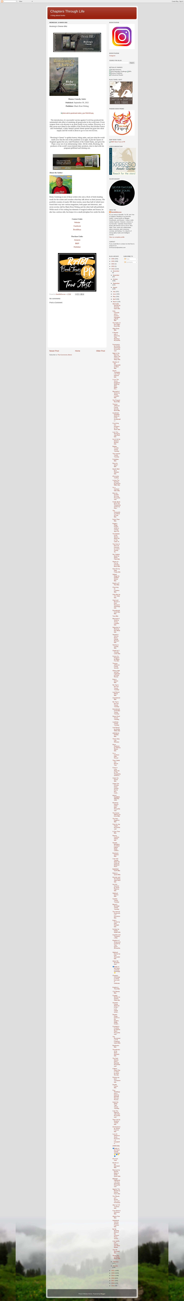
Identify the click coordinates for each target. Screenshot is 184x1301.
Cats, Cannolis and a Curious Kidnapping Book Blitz (116, 315)
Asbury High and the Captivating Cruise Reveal (116, 674)
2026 (113, 258)
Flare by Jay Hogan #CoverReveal (116, 827)
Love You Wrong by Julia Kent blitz (116, 434)
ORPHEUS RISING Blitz (116, 735)
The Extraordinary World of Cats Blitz (116, 514)
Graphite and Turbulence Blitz (116, 936)
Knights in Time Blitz (116, 988)
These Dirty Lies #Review (116, 740)
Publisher (77, 247)
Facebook (77, 226)
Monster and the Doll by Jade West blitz (116, 880)
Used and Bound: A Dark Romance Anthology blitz (116, 604)
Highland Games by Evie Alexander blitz (116, 955)
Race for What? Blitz (115, 465)
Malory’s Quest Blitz (116, 873)
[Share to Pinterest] (83, 294)
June (114, 294)
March (115, 301)
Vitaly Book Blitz (116, 329)
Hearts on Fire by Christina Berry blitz (116, 564)
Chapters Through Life (67, 11)
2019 (113, 1275)
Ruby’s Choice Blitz (115, 681)
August (115, 287)
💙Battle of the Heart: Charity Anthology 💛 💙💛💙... (116, 1152)
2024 (113, 264)
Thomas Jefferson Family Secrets (116, 666)
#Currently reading (116, 477)
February (115, 1261)
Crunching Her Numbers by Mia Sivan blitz (116, 426)
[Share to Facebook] (81, 294)
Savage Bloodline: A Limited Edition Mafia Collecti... (116, 846)
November (116, 275)
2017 (113, 1280)
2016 (113, 1283)
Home (77, 351)
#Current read (115, 1159)
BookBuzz (77, 230)
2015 (113, 1285)
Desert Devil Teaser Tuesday (116, 718)
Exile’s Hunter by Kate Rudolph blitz (116, 923)
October (115, 279)
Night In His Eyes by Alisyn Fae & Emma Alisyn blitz (116, 356)
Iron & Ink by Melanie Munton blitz (116, 442)
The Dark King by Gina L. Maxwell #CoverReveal (116, 1062)
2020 (113, 1273)
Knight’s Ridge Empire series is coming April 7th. (116, 527)
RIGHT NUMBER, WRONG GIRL (116, 798)
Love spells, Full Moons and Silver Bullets (116, 1244)
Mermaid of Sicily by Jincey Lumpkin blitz (116, 622)
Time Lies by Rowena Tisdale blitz (116, 1122)
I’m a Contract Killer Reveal (116, 756)
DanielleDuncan (116, 212)
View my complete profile (116, 237)
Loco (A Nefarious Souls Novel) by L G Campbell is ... (116, 1138)
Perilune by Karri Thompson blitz (116, 1080)
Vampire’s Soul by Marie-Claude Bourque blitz (116, 638)
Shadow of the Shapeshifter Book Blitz (116, 365)
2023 (113, 266)
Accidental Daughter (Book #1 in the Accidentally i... (116, 416)
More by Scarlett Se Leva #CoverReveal (116, 496)
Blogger (103, 1294)
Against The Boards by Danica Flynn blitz (116, 1191)
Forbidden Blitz (116, 460)
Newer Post (54, 351)
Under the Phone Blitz (116, 779)
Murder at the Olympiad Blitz (116, 1165)
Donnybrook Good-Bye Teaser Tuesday (116, 711)
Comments (129, 262)
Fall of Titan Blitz (116, 520)
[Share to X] (80, 294)
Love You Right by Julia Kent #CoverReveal (116, 1114)
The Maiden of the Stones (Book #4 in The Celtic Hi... (116, 537)
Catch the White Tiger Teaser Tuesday (116, 1105)
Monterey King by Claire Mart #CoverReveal (116, 806)
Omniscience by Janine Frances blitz (116, 1129)
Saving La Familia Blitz (116, 646)
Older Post (100, 351)
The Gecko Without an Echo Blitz (116, 814)
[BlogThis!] (78, 294)
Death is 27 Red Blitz (116, 584)
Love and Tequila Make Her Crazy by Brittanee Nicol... (116, 862)
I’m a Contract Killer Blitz (116, 489)
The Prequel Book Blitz (116, 400)
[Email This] (76, 294)
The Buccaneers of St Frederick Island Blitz (116, 1040)
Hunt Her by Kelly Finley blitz (116, 570)
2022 (113, 269)
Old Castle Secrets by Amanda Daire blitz (116, 306)
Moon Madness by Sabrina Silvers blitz (116, 748)
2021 (113, 1270)
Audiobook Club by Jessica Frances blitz (116, 1223)
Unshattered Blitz (116, 698)
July (114, 291)
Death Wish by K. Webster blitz (116, 471)
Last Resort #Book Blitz (116, 693)
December (116, 271)
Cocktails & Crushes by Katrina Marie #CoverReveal (116, 1030)
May (114, 296)
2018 (113, 1278)
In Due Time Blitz (116, 832)
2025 (113, 261)
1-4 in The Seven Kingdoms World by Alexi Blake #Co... (116, 384)
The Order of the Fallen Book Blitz (116, 324)
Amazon (77, 240)
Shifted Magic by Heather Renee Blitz (116, 577)
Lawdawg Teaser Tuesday (116, 723)
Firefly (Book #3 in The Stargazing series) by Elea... (116, 505)
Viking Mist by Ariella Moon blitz (116, 1257)
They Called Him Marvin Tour (116, 763)
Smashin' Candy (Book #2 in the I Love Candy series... (116, 1007)
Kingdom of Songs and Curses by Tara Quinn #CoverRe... (116, 945)
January (115, 1266)
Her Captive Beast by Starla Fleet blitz (116, 557)
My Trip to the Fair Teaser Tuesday (116, 687)
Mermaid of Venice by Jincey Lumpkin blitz (116, 394)
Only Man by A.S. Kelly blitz (116, 596)
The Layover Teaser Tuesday (116, 455)
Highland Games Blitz (115, 894)
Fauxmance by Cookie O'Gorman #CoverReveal (116, 347)
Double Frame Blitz (115, 1086)
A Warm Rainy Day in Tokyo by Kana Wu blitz (116, 1072)
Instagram (112, 55)
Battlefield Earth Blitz (116, 869)
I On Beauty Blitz (116, 992)
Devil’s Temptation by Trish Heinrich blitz (116, 374)
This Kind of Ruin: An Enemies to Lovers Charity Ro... (116, 548)
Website (77, 222)
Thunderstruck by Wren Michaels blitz (116, 1053)
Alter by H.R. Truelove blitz (116, 1206)
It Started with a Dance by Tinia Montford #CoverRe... (116, 337)
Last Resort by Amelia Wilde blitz (116, 729)
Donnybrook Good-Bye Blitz (116, 612)
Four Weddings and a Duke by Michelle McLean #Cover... (116, 1095)
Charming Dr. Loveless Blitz (116, 590)
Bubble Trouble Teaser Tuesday (116, 449)
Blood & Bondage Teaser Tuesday (116, 907)
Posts (127, 259)
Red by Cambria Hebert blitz (116, 838)
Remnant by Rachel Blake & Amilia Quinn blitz (116, 1173)
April (114, 299)
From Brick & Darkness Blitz (116, 1212)
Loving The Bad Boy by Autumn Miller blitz (116, 483)
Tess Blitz (115, 616)
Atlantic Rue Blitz (116, 1217)
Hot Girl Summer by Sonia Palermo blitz (116, 887)
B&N (77, 243)
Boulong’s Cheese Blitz (116, 854)
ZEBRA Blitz (116, 1146)
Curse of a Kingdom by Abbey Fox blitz (116, 658)
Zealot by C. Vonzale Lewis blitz (116, 652)
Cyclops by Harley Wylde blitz (116, 930)
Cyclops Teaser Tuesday (116, 900)
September (116, 283)
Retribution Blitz (116, 1046)
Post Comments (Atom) (65, 355)
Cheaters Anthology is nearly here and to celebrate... (116, 980)
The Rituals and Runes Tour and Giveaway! (116, 1199)
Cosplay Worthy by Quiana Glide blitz (116, 998)
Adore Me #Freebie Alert (116, 962)
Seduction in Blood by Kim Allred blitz (116, 630)
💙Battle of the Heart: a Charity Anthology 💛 (116, 970)
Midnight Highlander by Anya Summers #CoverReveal (116, 1182)
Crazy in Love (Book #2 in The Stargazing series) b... (116, 771)
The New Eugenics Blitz (116, 820)
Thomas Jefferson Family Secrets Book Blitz (116, 407)
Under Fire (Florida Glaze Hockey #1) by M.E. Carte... (116, 788)
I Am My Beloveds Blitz (116, 1251)
